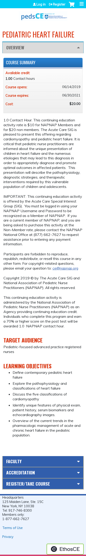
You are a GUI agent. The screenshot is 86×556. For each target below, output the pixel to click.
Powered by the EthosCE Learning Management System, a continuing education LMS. (65, 549)
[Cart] (72, 6)
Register (59, 4)
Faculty (14, 461)
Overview (15, 47)
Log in (41, 4)
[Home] (43, 14)
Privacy (8, 537)
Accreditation (20, 472)
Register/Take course (28, 483)
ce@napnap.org (65, 268)
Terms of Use (12, 528)
